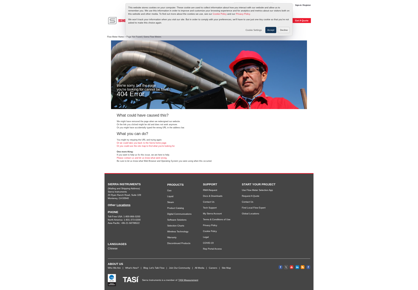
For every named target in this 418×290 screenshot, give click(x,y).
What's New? (132, 268)
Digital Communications (179, 214)
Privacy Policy (243, 14)
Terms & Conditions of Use (216, 219)
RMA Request (210, 190)
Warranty (172, 237)
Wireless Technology (177, 231)
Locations (123, 205)
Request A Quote (250, 196)
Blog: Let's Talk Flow (153, 268)
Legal (206, 237)
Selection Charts (175, 225)
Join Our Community (179, 268)
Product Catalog (175, 208)
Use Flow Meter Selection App (257, 190)
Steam (170, 202)
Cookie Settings (254, 30)
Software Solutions (176, 219)
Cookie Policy (220, 14)
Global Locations (250, 213)
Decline (284, 30)
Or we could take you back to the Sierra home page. (142, 143)
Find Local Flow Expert (253, 207)
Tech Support (210, 207)
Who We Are (114, 268)
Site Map (226, 268)
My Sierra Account (212, 213)
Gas (169, 190)
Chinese (113, 248)
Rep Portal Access (212, 248)
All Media (199, 268)
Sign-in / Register (303, 5)
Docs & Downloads (212, 196)
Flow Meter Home (115, 37)
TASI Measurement (188, 280)
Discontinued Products (178, 243)
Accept (270, 30)
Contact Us (208, 202)
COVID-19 (208, 243)
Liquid (170, 196)
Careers (213, 268)
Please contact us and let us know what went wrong (142, 158)
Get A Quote (301, 20)
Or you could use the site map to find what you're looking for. (146, 146)
